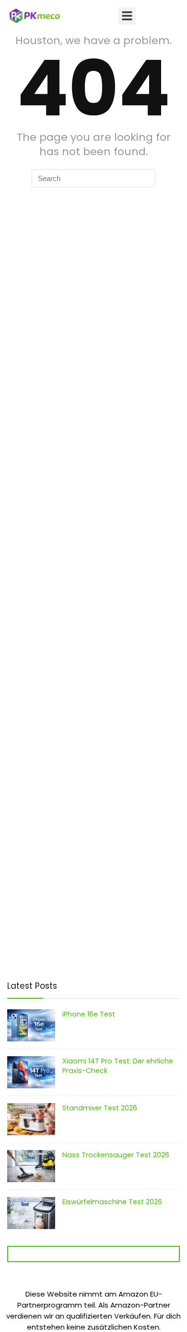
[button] (127, 15)
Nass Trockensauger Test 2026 (115, 1155)
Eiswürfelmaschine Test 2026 (112, 1202)
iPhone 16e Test (88, 1014)
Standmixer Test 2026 (99, 1108)
